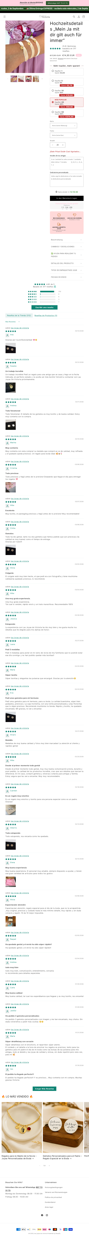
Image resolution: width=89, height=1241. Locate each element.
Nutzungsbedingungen (54, 1187)
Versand (60, 58)
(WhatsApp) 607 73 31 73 (58, 3)
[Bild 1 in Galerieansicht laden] (14, 79)
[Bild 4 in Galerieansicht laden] (36, 79)
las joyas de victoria (20, 328)
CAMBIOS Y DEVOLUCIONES (62, 247)
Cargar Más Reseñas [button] (44, 1089)
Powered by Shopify (54, 1233)
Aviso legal (49, 1207)
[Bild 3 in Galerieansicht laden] (28, 79)
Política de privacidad (53, 1197)
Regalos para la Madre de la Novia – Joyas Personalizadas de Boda (19, 1157)
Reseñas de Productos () (46, 315)
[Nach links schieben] (7, 78)
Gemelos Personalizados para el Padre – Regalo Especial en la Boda (62, 1157)
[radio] (67, 72)
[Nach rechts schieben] (42, 78)
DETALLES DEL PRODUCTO (62, 263)
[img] (44, 284)
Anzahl (52, 140)
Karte (52, 121)
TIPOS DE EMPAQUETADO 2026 (64, 270)
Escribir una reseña (44, 307)
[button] (4, 16)
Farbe (52, 131)
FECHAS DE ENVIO (58, 277)
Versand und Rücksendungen (56, 1192)
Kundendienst (50, 1202)
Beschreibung (57, 240)
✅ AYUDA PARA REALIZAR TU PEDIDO (63, 254)
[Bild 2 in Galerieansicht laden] (21, 79)
